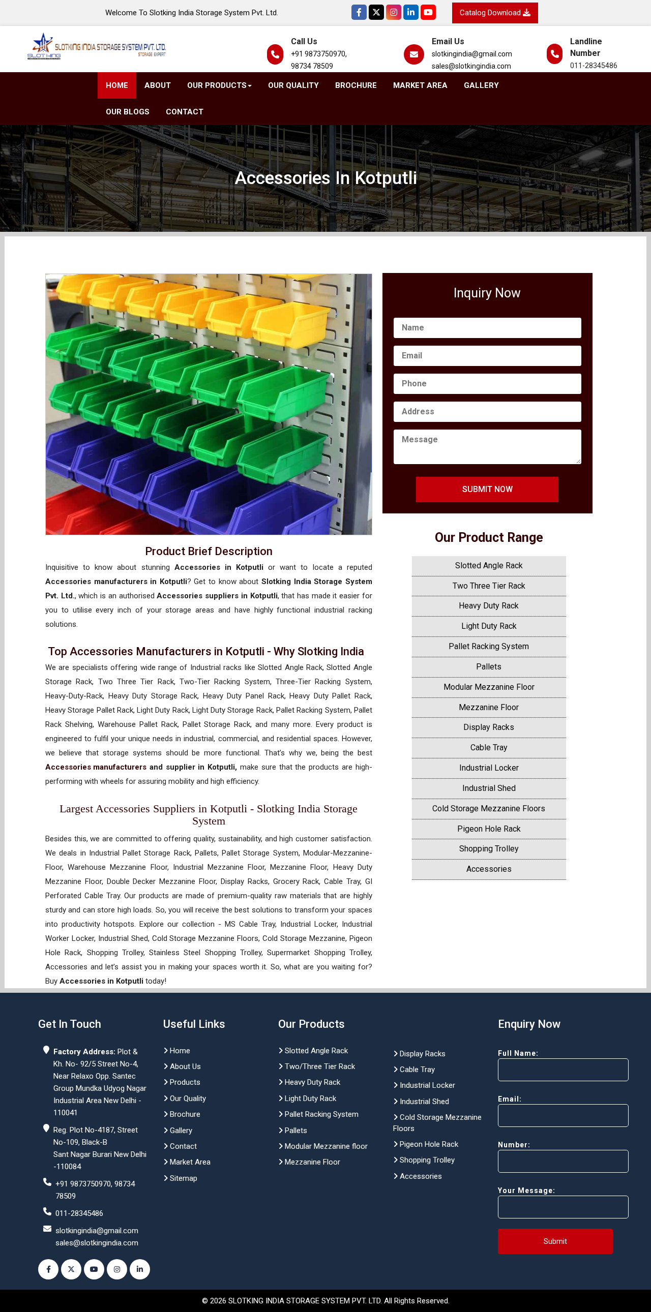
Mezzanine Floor (489, 707)
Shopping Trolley (489, 848)
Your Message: (526, 1190)
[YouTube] (428, 12)
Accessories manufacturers (95, 767)
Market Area (420, 85)
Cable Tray (489, 747)
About (157, 85)
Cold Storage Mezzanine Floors (488, 808)
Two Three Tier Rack (489, 586)
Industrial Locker (489, 768)
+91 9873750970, (319, 54)
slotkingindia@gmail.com (472, 54)
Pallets (488, 667)
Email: (510, 1099)
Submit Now (487, 489)
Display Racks (488, 727)
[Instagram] (393, 12)
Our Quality (293, 85)
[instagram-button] (117, 1269)
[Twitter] (376, 12)
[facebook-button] (48, 1269)
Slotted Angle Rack (489, 565)
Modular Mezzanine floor (325, 1146)
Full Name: (518, 1053)
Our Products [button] (217, 85)
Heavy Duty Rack (489, 606)
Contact (184, 111)
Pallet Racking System (489, 646)
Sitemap (182, 1178)
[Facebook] (359, 12)
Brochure (356, 85)
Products (184, 1082)
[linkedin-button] (140, 1269)
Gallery (481, 85)
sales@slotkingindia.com (471, 66)
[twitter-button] (71, 1269)
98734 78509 (312, 66)
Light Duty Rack (489, 626)
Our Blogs (128, 111)
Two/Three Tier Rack (319, 1066)
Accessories (489, 869)
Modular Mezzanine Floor (489, 687)
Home (117, 85)
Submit (555, 1241)
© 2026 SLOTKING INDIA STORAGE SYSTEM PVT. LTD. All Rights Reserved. (326, 1300)
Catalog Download (491, 12)
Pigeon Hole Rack (489, 829)
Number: (514, 1145)
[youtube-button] (94, 1269)
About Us (184, 1066)
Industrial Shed (489, 788)
